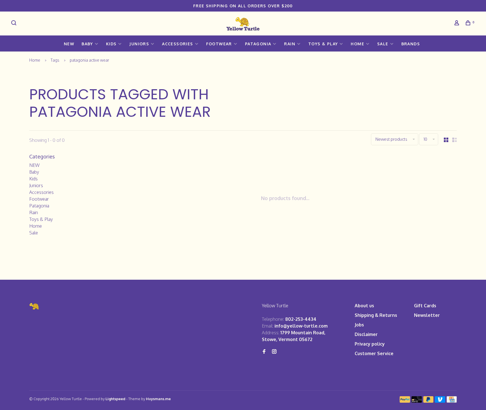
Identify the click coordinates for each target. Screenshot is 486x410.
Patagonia (258, 43)
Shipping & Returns (376, 315)
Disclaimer (366, 334)
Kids (111, 43)
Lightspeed (115, 398)
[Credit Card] (452, 401)
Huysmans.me (158, 398)
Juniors (139, 43)
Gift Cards (425, 305)
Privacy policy (370, 344)
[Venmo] (440, 401)
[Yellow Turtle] (34, 306)
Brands (410, 43)
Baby (87, 43)
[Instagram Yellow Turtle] (274, 352)
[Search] (14, 23)
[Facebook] (264, 352)
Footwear (219, 43)
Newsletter (427, 315)
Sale (382, 43)
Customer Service (374, 353)
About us (364, 305)
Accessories (177, 43)
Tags (55, 60)
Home (357, 43)
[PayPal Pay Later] (428, 401)
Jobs (359, 325)
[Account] (457, 23)
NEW (69, 43)
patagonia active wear (89, 60)
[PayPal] (405, 401)
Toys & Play (323, 43)
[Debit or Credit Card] (416, 401)
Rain (289, 43)
